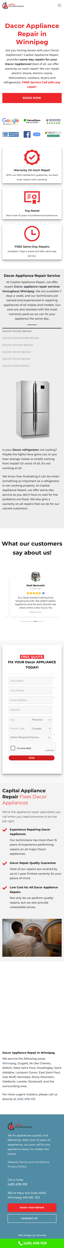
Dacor (18, 286)
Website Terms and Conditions (28, 1162)
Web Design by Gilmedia (32, 1235)
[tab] (32, 331)
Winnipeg (9, 1063)
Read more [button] (32, 612)
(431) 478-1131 (26, 1099)
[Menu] (59, 5)
